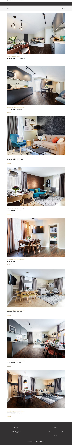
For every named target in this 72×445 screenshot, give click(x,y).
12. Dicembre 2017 (10, 360)
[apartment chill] (36, 237)
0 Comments (19, 107)
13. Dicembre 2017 (10, 158)
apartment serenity (15, 109)
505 (15, 56)
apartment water (15, 413)
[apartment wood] (36, 338)
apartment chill (14, 261)
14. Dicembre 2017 (10, 107)
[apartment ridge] (36, 186)
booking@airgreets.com (16, 431)
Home (63, 8)
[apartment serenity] (36, 85)
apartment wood (14, 363)
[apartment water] (36, 389)
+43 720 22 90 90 (16, 432)
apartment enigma (15, 160)
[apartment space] (36, 288)
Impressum (36, 441)
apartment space (14, 312)
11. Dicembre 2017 (10, 411)
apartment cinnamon (16, 58)
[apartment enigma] (36, 135)
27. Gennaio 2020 (10, 56)
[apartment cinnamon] (36, 33)
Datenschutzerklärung (41, 441)
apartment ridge (14, 211)
